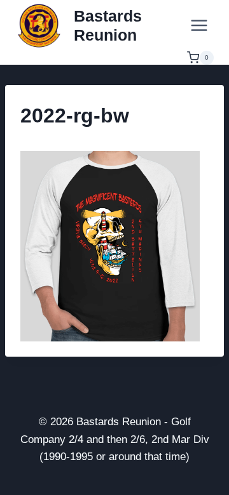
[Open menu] (199, 25)
